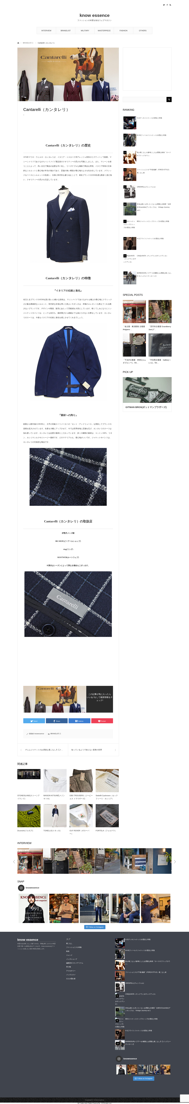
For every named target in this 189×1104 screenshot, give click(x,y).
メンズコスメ (70, 975)
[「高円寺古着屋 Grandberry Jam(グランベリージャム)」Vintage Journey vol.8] (160, 311)
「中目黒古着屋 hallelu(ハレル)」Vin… (159, 361)
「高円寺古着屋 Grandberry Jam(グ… (159, 327)
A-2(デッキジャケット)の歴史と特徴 (149, 118)
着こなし (69, 943)
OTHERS (142, 31)
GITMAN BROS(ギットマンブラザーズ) (146, 407)
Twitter (163, 4)
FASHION (123, 31)
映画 (67, 951)
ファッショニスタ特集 (74, 947)
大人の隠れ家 (70, 979)
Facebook (166, 4)
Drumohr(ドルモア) (25, 831)
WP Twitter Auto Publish (85, 1103)
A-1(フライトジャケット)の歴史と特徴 (150, 238)
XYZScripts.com (106, 1103)
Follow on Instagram (96, 927)
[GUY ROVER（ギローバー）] (81, 815)
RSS (170, 4)
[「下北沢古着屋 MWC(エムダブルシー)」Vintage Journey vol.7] (134, 345)
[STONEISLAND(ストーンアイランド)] (28, 780)
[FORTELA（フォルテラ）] (107, 815)
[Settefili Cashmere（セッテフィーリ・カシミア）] (107, 780)
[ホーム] (18, 43)
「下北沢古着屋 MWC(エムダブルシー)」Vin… (134, 361)
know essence (95, 15)
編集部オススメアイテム (74, 963)
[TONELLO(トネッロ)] (55, 815)
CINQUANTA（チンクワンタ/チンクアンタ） (152, 256)
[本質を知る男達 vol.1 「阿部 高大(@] (155, 908)
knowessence (39, 734)
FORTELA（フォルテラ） (106, 831)
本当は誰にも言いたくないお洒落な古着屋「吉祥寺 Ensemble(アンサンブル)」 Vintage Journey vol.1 (154, 207)
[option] (30, 861)
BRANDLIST (66, 31)
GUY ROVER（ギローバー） (79, 832)
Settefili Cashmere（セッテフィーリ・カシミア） (107, 797)
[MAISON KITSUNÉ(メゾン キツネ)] (55, 780)
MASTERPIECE (104, 31)
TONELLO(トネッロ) (51, 831)
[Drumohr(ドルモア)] (28, 815)
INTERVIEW (46, 31)
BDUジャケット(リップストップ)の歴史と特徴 (153, 221)
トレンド (69, 955)
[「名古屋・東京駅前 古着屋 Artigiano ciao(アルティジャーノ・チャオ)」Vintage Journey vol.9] (134, 311)
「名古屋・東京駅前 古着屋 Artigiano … (134, 327)
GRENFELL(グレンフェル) (146, 187)
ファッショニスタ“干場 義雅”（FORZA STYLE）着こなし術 (145, 972)
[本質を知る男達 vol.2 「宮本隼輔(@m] (64, 908)
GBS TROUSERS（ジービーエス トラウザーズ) (81, 797)
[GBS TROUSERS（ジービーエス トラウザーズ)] (81, 780)
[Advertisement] (68, 133)
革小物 (68, 967)
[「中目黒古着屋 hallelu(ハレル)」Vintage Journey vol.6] (160, 345)
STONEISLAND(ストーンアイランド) (28, 797)
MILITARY (85, 31)
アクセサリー (70, 971)
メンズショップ (71, 959)
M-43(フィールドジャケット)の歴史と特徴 (151, 135)
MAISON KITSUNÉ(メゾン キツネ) (54, 797)
